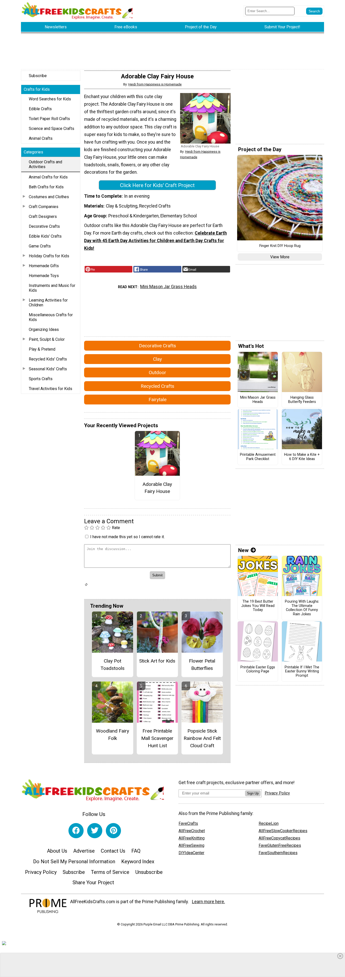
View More (279, 257)
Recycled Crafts (157, 386)
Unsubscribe (149, 872)
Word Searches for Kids (50, 99)
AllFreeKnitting (192, 838)
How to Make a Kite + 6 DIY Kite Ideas (302, 457)
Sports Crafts (41, 378)
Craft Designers (43, 216)
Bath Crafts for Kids (46, 187)
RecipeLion (269, 823)
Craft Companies (43, 206)
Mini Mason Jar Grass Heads (168, 286)
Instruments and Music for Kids (52, 288)
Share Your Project (93, 882)
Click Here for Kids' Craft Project (157, 185)
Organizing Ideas (44, 329)
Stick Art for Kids (157, 661)
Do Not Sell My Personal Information (74, 861)
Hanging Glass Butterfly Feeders (302, 400)
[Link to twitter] (94, 830)
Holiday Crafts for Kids (49, 256)
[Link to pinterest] (113, 830)
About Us (57, 851)
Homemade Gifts (44, 265)
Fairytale (157, 399)
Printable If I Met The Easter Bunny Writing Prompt (302, 671)
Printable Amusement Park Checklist (258, 457)
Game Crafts (40, 246)
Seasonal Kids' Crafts (48, 369)
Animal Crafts (41, 138)
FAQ (135, 851)
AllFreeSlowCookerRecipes (283, 830)
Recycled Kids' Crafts (48, 359)
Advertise (84, 851)
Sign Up (253, 793)
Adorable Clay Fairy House (157, 487)
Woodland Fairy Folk (112, 734)
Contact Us (113, 851)
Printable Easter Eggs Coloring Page (257, 669)
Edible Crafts (40, 108)
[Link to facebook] (76, 830)
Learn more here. (208, 901)
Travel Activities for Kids (50, 388)
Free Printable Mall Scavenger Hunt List (157, 738)
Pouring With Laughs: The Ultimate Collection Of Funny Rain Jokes (302, 608)
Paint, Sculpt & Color (47, 339)
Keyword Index (137, 861)
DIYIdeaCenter (191, 852)
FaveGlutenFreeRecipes (280, 845)
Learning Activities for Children (48, 302)
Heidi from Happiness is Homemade (155, 84)
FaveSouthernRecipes (278, 852)
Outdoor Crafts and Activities (45, 164)
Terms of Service (110, 872)
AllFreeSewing (191, 845)
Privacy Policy (41, 872)
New (243, 550)
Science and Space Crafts (51, 128)
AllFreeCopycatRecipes (279, 838)
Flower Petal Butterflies (202, 664)
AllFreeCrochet (192, 830)
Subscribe (38, 75)
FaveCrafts (188, 823)
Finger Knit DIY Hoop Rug (280, 246)
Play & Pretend (42, 349)
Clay (157, 359)
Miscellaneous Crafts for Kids (51, 317)
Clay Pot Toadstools (113, 664)
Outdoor (157, 372)
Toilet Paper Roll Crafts (49, 118)
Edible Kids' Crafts (45, 236)
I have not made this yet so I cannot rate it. (127, 536)
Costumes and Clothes (49, 196)
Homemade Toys (44, 275)
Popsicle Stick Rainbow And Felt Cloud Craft (202, 738)
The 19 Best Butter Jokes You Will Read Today (258, 606)
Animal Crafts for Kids (48, 177)
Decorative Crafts (44, 226)
